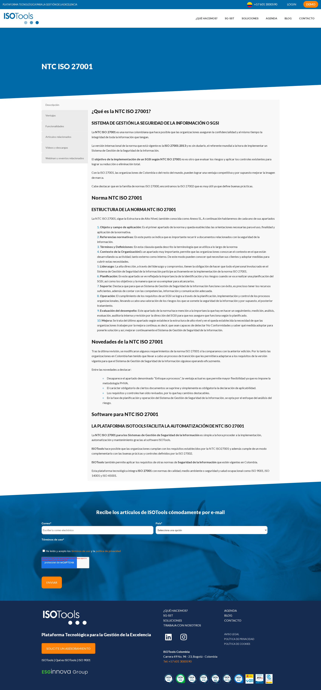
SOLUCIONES (172, 620)
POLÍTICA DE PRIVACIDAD (239, 639)
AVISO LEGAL (231, 634)
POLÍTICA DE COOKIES (237, 643)
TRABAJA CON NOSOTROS (182, 625)
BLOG (228, 615)
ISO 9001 (84, 660)
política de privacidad (108, 551)
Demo (310, 4)
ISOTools (47, 660)
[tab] (65, 105)
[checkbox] (160, 550)
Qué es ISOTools (65, 660)
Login (291, 4)
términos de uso (80, 551)
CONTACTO (232, 620)
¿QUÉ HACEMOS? (175, 610)
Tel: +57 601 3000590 (177, 661)
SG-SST (168, 615)
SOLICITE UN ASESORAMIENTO (68, 648)
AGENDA (230, 610)
